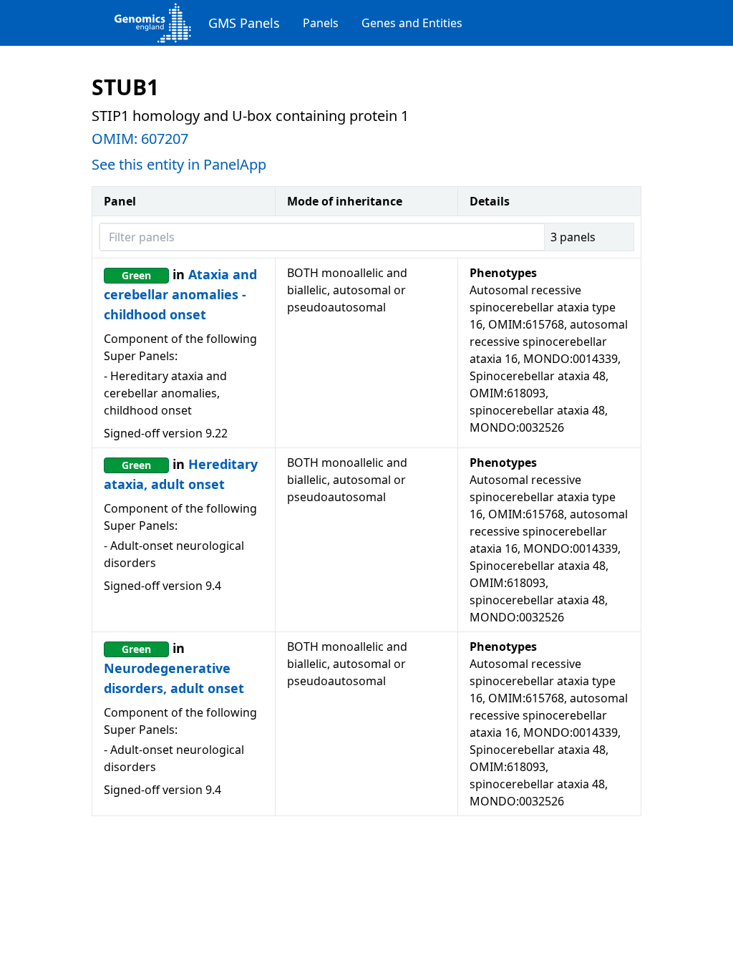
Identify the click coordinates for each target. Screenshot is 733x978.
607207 (164, 138)
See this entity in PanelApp (179, 164)
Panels (321, 23)
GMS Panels (244, 23)
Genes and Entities (411, 23)
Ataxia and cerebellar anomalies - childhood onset (180, 294)
